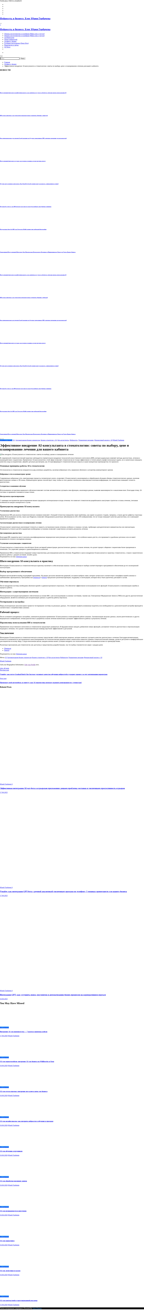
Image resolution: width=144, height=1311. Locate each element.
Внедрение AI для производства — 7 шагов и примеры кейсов (23, 1032)
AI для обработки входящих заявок (13, 1181)
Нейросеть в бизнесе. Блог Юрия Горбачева (25, 18)
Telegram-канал (21, 557)
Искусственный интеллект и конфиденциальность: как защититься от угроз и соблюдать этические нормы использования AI (33, 92)
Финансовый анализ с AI (103, 440)
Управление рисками (86, 440)
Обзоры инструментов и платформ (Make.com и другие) (24, 34)
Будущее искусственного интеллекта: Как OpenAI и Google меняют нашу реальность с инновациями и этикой (29, 183)
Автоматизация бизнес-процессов (27, 440)
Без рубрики (4, 1027)
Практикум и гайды (11, 45)
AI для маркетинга (7, 1241)
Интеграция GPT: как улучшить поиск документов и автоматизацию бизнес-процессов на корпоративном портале (53, 995)
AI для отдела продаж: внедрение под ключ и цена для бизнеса (23, 1091)
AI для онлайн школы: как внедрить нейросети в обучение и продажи (26, 1121)
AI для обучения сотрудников (11, 1151)
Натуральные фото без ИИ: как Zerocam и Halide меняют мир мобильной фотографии (23, 229)
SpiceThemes (37, 1308)
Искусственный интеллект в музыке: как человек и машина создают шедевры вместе (23, 161)
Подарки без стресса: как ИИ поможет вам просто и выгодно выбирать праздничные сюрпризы (25, 206)
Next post (3, 678)
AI (14, 440)
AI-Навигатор (9, 37)
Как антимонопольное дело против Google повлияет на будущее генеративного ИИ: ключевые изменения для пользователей (33, 138)
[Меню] (1, 23)
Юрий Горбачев (118, 440)
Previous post (4, 670)
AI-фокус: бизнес (10, 41)
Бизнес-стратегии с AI (49, 440)
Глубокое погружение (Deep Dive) (16, 43)
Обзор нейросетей (10, 39)
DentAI (44, 577)
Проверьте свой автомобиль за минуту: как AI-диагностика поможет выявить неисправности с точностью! (41, 682)
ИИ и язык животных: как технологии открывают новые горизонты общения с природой (24, 115)
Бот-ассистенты (63, 440)
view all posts (4, 668)
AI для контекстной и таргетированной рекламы (18, 1300)
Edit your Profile (30, 665)
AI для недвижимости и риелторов (13, 1211)
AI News (7, 47)
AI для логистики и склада (10, 1271)
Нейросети (73, 440)
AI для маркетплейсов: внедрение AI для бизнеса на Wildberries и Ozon (27, 1061)
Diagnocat (36, 577)
